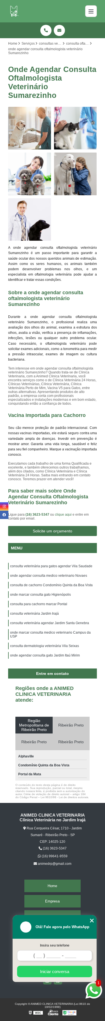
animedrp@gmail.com (54, 864)
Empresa (52, 901)
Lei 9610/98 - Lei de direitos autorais (64, 797)
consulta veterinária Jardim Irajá (34, 614)
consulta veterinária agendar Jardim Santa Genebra (49, 623)
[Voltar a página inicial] (13, 11)
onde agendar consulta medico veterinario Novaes (48, 576)
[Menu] (91, 11)
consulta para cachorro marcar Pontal (38, 604)
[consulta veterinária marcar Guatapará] (29, 174)
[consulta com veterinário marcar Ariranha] (75, 174)
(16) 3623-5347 (37, 514)
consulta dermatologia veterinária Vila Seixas (44, 646)
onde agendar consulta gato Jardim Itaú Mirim (45, 655)
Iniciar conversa (54, 971)
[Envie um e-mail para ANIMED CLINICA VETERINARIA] (59, 30)
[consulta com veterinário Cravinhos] (29, 219)
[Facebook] (4, 515)
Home (52, 886)
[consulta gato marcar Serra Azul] (29, 128)
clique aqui (63, 514)
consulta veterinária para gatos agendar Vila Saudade (51, 566)
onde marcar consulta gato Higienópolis (40, 595)
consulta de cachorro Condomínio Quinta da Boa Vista (51, 585)
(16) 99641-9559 (54, 856)
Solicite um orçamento (52, 531)
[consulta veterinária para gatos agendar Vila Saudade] (75, 128)
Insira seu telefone (54, 945)
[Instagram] (4, 506)
